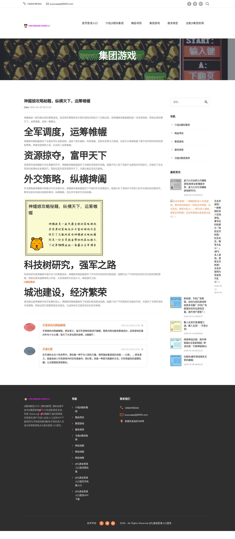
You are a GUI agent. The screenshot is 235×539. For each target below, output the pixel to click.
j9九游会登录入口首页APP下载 (82, 495)
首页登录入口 (90, 23)
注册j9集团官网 (195, 23)
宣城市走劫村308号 (134, 421)
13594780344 (34, 3)
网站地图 (79, 445)
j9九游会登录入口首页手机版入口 (82, 481)
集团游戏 (154, 23)
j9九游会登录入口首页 (160, 523)
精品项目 (136, 23)
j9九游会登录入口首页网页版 (82, 467)
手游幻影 (48, 349)
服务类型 (173, 23)
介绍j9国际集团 (115, 23)
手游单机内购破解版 (54, 325)
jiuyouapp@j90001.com (61, 3)
